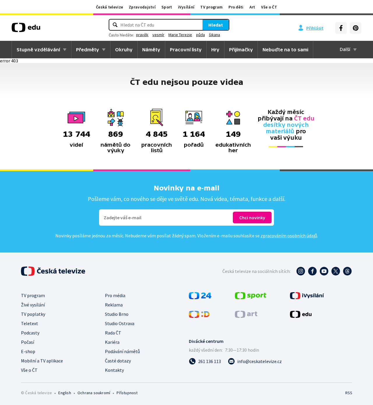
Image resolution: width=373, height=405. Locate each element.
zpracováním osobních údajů (289, 236)
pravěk (142, 34)
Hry (215, 49)
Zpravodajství (142, 7)
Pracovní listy (186, 49)
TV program (211, 7)
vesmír (158, 34)
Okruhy (124, 49)
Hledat (215, 25)
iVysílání (186, 7)
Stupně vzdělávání (38, 49)
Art (252, 7)
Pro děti (235, 7)
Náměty (151, 49)
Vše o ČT (269, 7)
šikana (214, 34)
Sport (166, 7)
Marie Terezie (180, 34)
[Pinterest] (355, 28)
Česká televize (109, 7)
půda (200, 34)
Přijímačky (241, 49)
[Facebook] (341, 28)
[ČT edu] (26, 29)
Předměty (87, 49)
